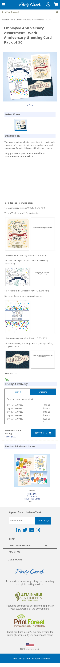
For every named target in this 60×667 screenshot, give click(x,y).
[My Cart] (56, 5)
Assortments (38, 19)
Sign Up (42, 520)
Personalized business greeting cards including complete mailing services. (30, 583)
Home (30, 7)
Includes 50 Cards (32, 498)
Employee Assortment (32, 494)
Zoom (31, 105)
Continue (39, 433)
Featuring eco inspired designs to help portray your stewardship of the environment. (30, 607)
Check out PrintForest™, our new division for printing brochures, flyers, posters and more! (30, 633)
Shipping (43, 391)
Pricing (17, 391)
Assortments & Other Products (16, 19)
